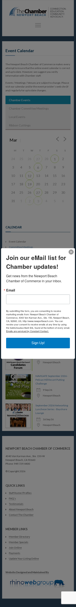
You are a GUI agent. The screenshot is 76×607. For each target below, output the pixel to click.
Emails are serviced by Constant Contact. (27, 331)
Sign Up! (38, 343)
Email (10, 290)
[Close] (71, 251)
